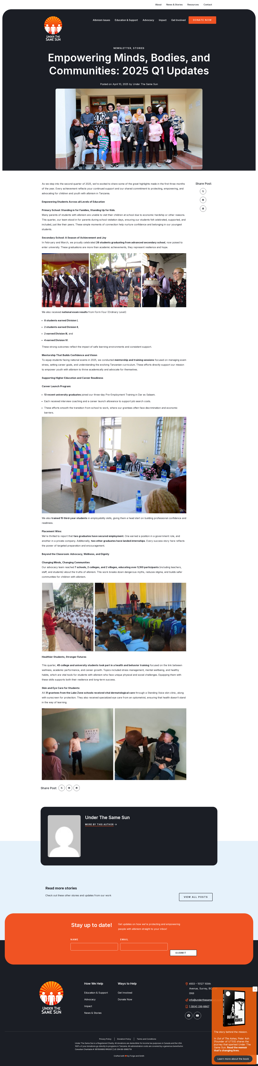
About (158, 4)
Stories (139, 48)
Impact (162, 20)
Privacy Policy (105, 1039)
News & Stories (174, 4)
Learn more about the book (233, 1058)
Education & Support (126, 20)
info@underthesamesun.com (205, 999)
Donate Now (202, 20)
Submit (180, 952)
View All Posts (196, 897)
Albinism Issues (101, 20)
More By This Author (99, 824)
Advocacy (148, 20)
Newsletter (122, 48)
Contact (208, 4)
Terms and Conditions (146, 1039)
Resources (193, 4)
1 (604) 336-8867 (199, 1006)
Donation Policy (124, 1039)
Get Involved (178, 20)
